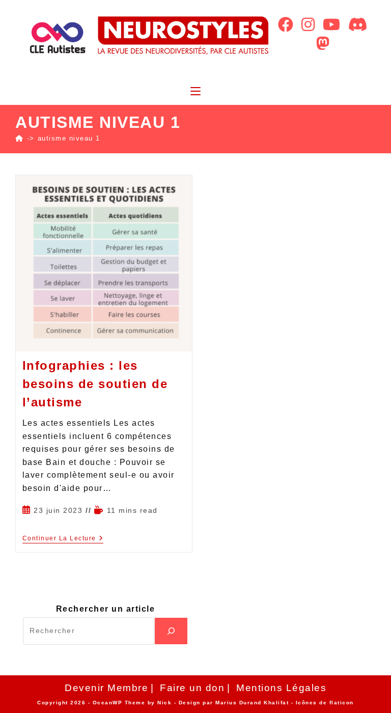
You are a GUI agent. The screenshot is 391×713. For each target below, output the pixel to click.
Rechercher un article (105, 609)
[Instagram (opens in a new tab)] (308, 25)
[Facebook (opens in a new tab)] (285, 25)
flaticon (341, 702)
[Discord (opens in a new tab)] (358, 25)
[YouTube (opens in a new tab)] (331, 25)
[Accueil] (19, 138)
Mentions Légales (281, 687)
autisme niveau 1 (69, 138)
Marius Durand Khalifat (253, 702)
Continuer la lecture (63, 538)
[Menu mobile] (195, 92)
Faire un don (192, 687)
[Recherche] (171, 631)
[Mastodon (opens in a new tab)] (322, 43)
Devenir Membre (106, 687)
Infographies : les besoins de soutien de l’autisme (95, 384)
